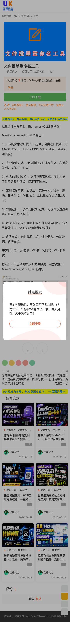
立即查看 (35, 324)
